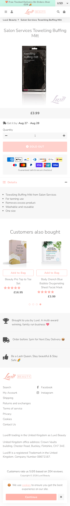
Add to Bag (18, 273)
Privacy (7, 414)
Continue (31, 497)
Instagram (46, 393)
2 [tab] (33, 304)
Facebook (46, 387)
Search (7, 387)
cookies (26, 485)
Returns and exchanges (17, 403)
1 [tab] (30, 304)
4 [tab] (40, 304)
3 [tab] (37, 304)
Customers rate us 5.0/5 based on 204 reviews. (35, 471)
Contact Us (9, 424)
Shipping (8, 398)
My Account (10, 393)
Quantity (8, 130)
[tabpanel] (18, 266)
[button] (12, 288)
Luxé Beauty (10, 19)
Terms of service (12, 408)
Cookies (7, 419)
